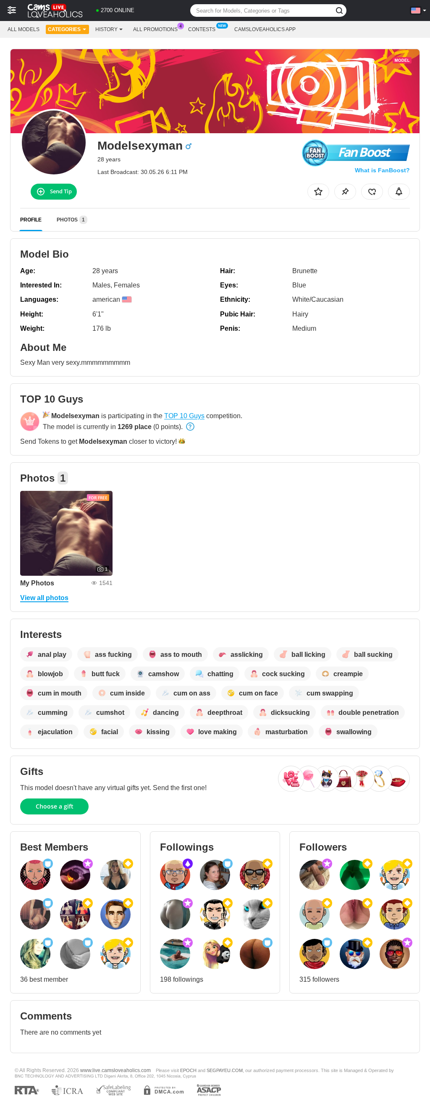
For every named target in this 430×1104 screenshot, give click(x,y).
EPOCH (188, 1070)
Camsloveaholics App (265, 29)
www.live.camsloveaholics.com (115, 1070)
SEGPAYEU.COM (225, 1070)
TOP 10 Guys (184, 415)
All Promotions (155, 29)
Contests (201, 29)
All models (23, 29)
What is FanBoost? (382, 170)
